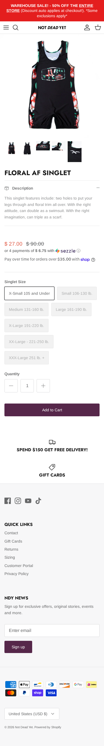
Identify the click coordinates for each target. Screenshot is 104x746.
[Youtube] (28, 501)
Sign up (18, 647)
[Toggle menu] (6, 27)
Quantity (12, 374)
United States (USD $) (28, 714)
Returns (11, 549)
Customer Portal (18, 565)
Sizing (9, 557)
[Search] (18, 27)
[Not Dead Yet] (52, 27)
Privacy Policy (16, 573)
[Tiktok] (38, 501)
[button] (52, 250)
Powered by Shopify (47, 727)
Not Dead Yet (24, 727)
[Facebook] (7, 501)
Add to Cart (52, 410)
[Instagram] (18, 501)
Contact (11, 533)
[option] (52, 86)
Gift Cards (13, 541)
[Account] (86, 27)
